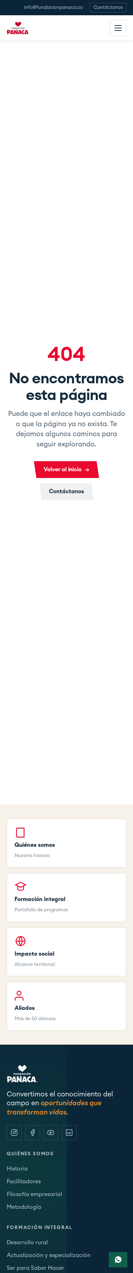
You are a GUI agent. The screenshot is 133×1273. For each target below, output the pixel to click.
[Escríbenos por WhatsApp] (118, 1259)
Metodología (24, 1207)
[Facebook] (32, 1132)
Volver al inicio (66, 469)
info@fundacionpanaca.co (53, 7)
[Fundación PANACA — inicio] (22, 28)
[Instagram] (14, 1132)
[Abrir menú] (118, 28)
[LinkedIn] (69, 1132)
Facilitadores (24, 1181)
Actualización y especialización (48, 1255)
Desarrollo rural (27, 1242)
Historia (17, 1169)
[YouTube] (50, 1132)
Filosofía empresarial (34, 1194)
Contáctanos (108, 7)
